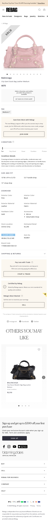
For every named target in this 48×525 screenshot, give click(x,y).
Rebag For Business (10, 477)
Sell (24, 305)
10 (37, 74)
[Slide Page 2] (22, 406)
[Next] (43, 377)
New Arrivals (7, 16)
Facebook (25, 321)
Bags (26, 16)
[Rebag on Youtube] (15, 447)
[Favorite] (39, 349)
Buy (3, 464)
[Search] (39, 10)
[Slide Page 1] (19, 406)
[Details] (32, 262)
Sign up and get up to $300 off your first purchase (23, 425)
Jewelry (33, 16)
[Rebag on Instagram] (9, 446)
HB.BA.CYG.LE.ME (7, 238)
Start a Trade (24, 274)
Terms (39, 506)
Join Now (24, 134)
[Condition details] (13, 142)
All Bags (5, 23)
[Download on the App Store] (22, 446)
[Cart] (44, 10)
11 (41, 74)
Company (5, 484)
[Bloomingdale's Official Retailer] (12, 453)
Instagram (13, 321)
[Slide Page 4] (29, 406)
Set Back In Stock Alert (24, 99)
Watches (41, 16)
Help (3, 491)
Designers (18, 16)
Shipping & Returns (11, 254)
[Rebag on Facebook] (4, 446)
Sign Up (14, 438)
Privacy (32, 506)
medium (6, 112)
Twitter (36, 321)
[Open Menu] (3, 10)
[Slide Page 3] (26, 406)
